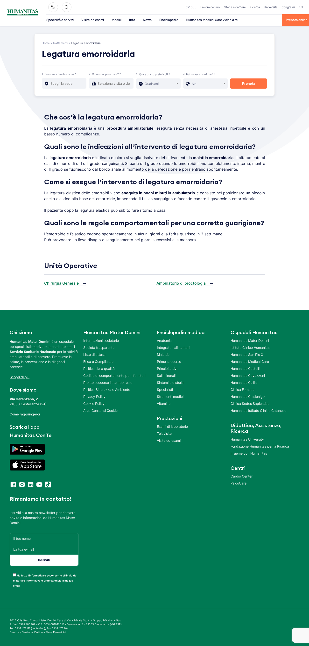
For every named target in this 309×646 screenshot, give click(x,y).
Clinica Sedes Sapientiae (250, 403)
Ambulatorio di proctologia (181, 283)
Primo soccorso (169, 361)
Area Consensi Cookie (100, 410)
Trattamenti (60, 43)
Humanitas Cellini (244, 382)
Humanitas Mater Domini (250, 340)
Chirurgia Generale (61, 283)
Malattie (163, 354)
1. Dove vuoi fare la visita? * (59, 74)
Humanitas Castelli (245, 368)
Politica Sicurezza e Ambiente (106, 389)
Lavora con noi (210, 7)
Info (132, 20)
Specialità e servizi (60, 20)
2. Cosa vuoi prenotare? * (105, 74)
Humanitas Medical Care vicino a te (212, 20)
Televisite (164, 433)
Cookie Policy (94, 403)
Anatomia (164, 340)
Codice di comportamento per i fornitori (114, 375)
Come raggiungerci (25, 414)
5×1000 (191, 7)
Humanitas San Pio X (247, 354)
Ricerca (255, 7)
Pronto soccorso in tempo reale (107, 382)
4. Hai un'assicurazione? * (199, 74)
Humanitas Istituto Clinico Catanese (258, 410)
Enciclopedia (168, 20)
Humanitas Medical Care (250, 361)
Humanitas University (247, 439)
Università (271, 7)
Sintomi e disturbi (170, 382)
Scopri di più (19, 377)
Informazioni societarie (101, 340)
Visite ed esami (92, 20)
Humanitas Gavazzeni (248, 375)
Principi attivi (167, 368)
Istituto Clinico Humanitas (250, 347)
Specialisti (165, 389)
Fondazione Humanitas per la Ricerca (260, 446)
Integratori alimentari (173, 347)
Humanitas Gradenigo (248, 396)
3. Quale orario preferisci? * (153, 74)
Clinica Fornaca (242, 389)
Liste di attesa (94, 354)
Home (46, 43)
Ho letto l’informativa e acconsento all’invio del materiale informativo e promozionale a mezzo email (45, 580)
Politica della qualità (99, 368)
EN (301, 7)
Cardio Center (242, 476)
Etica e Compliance (98, 361)
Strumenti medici (170, 396)
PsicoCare (238, 483)
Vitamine (163, 403)
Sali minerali (166, 375)
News (147, 20)
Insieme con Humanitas (249, 453)
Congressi (288, 7)
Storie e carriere (235, 7)
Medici (116, 20)
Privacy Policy (94, 396)
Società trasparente (98, 347)
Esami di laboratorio (172, 426)
